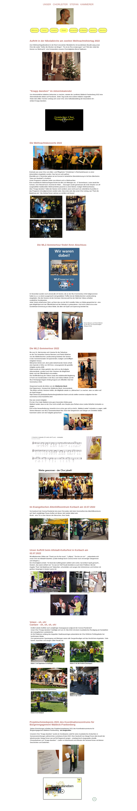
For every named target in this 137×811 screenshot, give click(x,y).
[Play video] (64, 120)
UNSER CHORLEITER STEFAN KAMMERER (68, 4)
